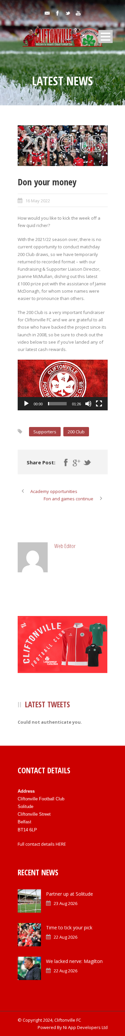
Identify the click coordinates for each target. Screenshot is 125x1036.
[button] (62, 385)
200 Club (76, 432)
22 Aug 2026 (65, 937)
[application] (63, 385)
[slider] (57, 403)
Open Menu (105, 36)
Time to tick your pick (69, 927)
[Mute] (88, 403)
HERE (61, 844)
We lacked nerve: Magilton (74, 961)
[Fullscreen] (99, 403)
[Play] (26, 403)
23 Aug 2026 (65, 903)
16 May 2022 (37, 201)
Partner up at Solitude (69, 894)
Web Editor (65, 546)
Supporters (44, 432)
